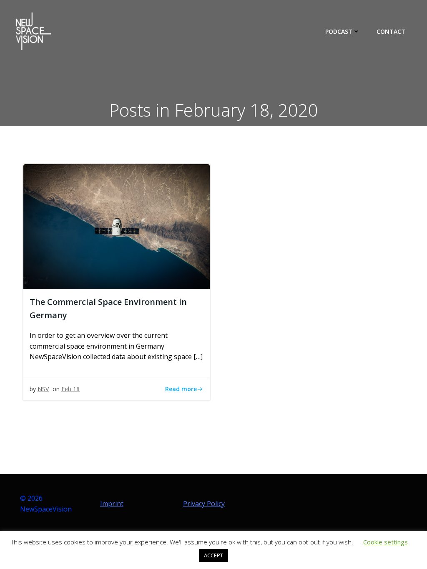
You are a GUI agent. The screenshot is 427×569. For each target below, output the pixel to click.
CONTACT (391, 31)
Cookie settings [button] (385, 542)
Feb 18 (70, 389)
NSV (43, 389)
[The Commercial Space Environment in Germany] (116, 225)
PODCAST (338, 31)
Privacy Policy (204, 503)
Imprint (111, 503)
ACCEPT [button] (213, 555)
